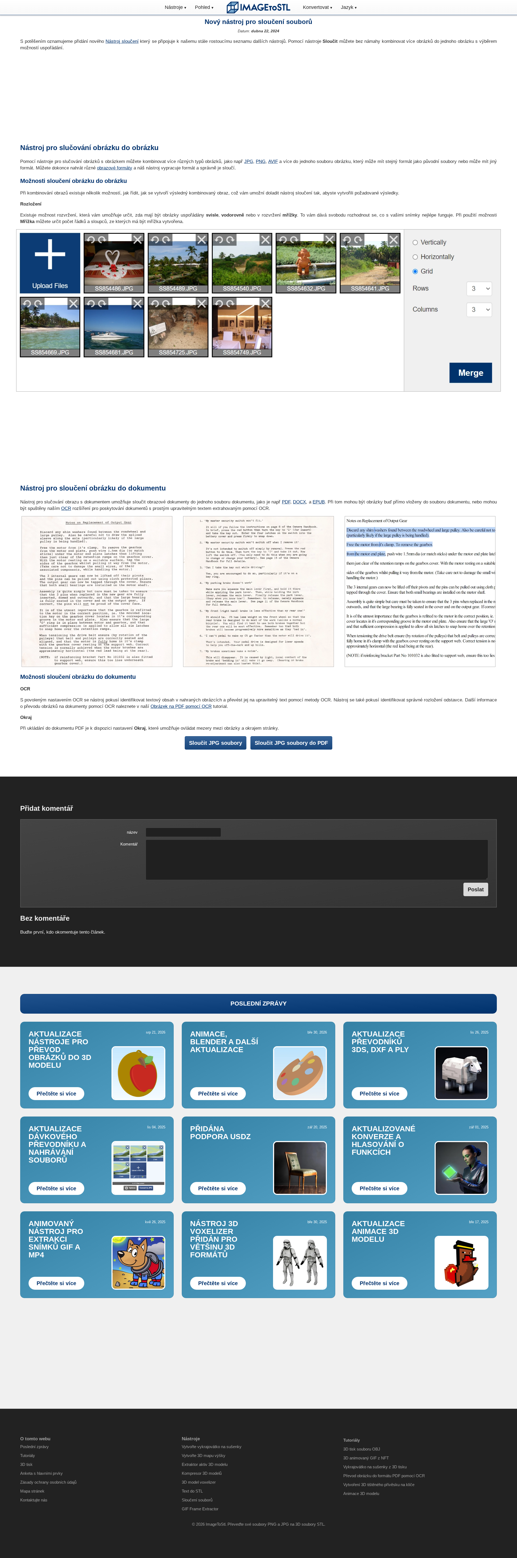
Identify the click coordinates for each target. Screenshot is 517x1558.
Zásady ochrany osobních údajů (48, 1482)
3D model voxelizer (199, 1482)
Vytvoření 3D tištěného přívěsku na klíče (378, 1484)
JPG (248, 161)
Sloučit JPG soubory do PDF (291, 743)
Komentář (129, 844)
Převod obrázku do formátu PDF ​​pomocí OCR (384, 1475)
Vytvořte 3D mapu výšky (203, 1455)
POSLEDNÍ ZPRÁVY (258, 1003)
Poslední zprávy (34, 1446)
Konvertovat (316, 7)
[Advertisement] (258, 97)
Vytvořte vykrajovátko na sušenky (212, 1446)
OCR (66, 508)
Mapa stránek (32, 1491)
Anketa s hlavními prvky (41, 1473)
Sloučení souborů (197, 1500)
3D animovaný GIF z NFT (366, 1458)
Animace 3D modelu (361, 1493)
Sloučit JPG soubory (215, 743)
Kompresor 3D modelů (202, 1473)
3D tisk (26, 1464)
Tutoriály (27, 1455)
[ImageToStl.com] (258, 7)
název (132, 832)
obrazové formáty (114, 168)
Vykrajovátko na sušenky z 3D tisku (375, 1467)
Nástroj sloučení (122, 41)
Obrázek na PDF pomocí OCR (181, 706)
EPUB (319, 502)
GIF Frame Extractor (200, 1509)
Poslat (476, 889)
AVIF (273, 161)
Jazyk (347, 7)
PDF (286, 502)
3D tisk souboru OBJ (361, 1449)
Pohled (202, 7)
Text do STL (192, 1491)
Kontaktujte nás (33, 1500)
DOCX (299, 502)
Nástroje (174, 7)
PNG (261, 161)
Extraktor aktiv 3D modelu (205, 1464)
